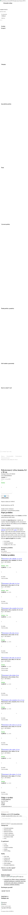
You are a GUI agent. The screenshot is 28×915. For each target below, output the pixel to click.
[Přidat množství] (2, 489)
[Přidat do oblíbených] (2, 494)
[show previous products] (2, 466)
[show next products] (2, 468)
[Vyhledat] (1, 454)
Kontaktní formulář (7, 870)
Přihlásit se (5, 821)
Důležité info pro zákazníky (9, 872)
